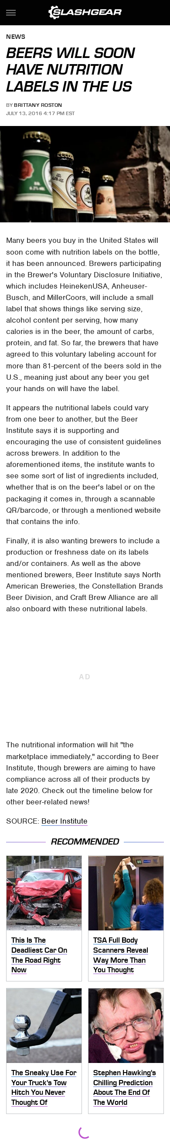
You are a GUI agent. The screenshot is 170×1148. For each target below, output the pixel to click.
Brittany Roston (38, 105)
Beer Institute (64, 821)
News (15, 37)
